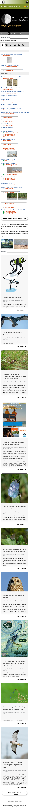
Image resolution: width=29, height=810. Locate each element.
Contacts (16, 801)
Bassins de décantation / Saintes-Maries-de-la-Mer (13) (13, 91)
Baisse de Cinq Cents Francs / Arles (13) (10, 87)
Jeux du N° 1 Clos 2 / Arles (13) (8, 119)
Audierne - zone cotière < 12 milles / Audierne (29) (12, 206)
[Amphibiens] (19, 45)
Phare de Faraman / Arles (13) (8, 159)
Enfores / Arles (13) (5, 99)
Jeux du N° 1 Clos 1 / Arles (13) (8, 123)
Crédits (20, 801)
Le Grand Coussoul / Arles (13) (8, 139)
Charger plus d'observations (14, 218)
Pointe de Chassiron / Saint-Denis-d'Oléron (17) (12, 69)
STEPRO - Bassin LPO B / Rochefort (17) (10, 191)
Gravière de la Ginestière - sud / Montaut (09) (11, 54)
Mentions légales (11, 801)
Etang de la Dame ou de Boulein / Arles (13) (11, 108)
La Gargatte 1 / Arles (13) (7, 127)
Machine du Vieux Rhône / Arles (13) (9, 143)
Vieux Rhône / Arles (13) (6, 183)
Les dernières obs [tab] (5, 37)
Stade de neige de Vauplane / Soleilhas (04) (11, 76)
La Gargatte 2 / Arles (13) (7, 131)
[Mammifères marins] (11, 45)
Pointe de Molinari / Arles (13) (8, 163)
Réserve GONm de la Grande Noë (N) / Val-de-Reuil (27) (14, 202)
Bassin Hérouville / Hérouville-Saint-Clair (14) (11, 187)
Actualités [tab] (3, 251)
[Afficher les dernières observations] (8, 40)
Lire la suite (20, 310)
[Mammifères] (7, 45)
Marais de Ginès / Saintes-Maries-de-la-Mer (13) (12, 147)
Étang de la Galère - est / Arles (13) (9, 104)
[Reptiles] (15, 45)
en (26, 6)
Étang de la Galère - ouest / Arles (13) (9, 116)
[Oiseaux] (2, 45)
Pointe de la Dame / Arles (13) (8, 176)
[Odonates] (23, 45)
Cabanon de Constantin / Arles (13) (9, 95)
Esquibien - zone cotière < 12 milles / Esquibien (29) (13, 209)
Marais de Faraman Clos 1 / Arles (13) (10, 65)
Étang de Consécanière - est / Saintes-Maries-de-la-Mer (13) (15, 112)
